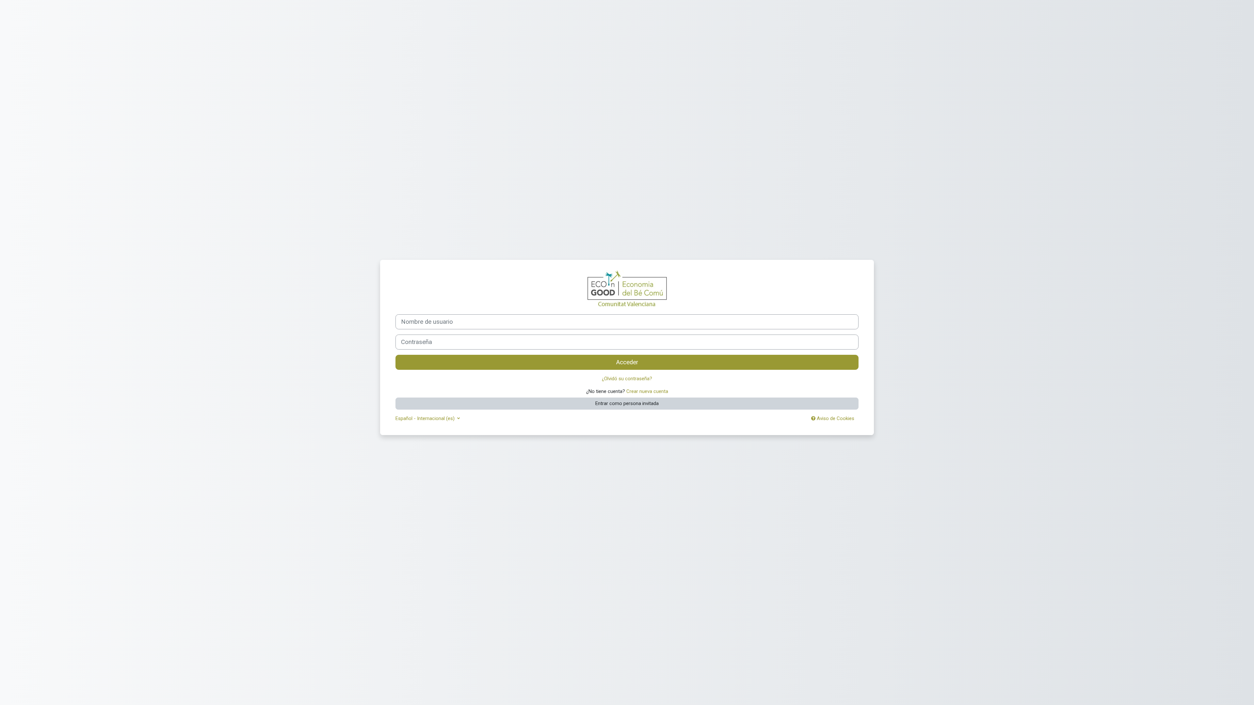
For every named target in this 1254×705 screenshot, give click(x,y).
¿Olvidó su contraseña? (627, 379)
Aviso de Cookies (834, 418)
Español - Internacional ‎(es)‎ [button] (425, 418)
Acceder (627, 362)
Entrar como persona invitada (627, 403)
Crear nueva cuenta (647, 391)
